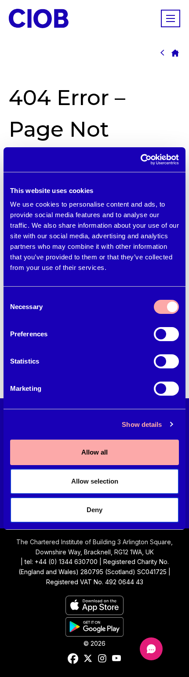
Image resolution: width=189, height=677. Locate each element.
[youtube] (116, 658)
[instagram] (102, 658)
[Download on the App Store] (94, 612)
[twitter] (88, 658)
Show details (142, 424)
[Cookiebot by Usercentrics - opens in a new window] (140, 159)
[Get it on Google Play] (94, 634)
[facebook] (73, 658)
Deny (94, 509)
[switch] (166, 334)
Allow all (94, 452)
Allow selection (94, 481)
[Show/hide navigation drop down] (170, 18)
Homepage (175, 53)
